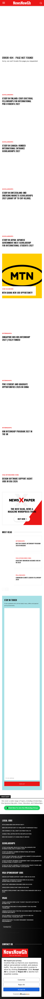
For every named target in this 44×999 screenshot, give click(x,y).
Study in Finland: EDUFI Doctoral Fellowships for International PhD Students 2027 (17, 101)
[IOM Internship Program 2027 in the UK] (22, 417)
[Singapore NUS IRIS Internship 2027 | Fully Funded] (22, 323)
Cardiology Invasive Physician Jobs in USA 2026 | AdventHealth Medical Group (18, 880)
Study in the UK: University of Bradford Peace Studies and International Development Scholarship (21, 866)
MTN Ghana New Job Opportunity (17, 292)
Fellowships (20, 575)
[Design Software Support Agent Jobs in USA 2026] (22, 464)
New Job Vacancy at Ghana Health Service (16, 837)
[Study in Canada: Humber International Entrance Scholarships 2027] (22, 134)
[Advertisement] (22, 29)
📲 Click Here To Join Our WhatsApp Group (22, 808)
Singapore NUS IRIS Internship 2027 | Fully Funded (16, 338)
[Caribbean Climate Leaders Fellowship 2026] (8, 577)
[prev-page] (3, 589)
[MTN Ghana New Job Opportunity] (22, 276)
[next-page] (7, 589)
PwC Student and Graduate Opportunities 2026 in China (15, 386)
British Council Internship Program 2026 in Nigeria (28, 544)
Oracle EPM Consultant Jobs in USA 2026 (15, 887)
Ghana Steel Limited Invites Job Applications (17, 834)
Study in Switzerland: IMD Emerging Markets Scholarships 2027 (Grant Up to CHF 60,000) (17, 195)
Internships (7, 333)
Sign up (22, 784)
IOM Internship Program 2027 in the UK (17, 433)
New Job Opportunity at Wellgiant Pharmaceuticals (19, 827)
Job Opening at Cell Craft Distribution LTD (16, 831)
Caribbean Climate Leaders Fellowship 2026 (28, 578)
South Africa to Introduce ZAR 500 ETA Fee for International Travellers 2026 (17, 916)
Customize (21, 980)
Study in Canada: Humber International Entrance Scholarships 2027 (14, 148)
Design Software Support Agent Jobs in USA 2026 (17, 480)
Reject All (21, 985)
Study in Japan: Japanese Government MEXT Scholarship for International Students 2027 (18, 242)
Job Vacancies (7, 289)
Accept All (21, 989)
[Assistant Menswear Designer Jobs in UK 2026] (8, 560)
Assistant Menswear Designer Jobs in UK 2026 (28, 561)
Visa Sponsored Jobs (10, 475)
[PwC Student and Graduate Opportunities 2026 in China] (22, 370)
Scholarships (7, 94)
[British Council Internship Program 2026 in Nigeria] (8, 543)
